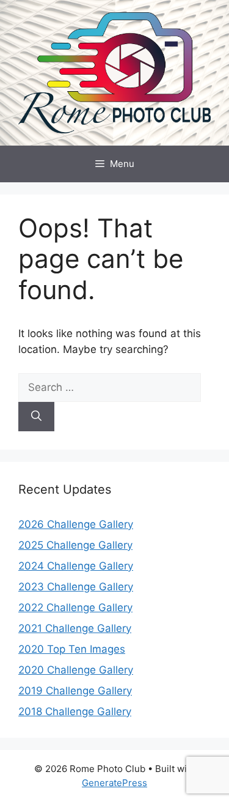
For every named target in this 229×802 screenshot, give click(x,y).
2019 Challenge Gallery (75, 691)
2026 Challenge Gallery (75, 524)
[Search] (36, 416)
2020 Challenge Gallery (75, 670)
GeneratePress (114, 783)
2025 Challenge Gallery (75, 545)
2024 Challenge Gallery (75, 566)
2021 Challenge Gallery (74, 628)
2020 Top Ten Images (71, 649)
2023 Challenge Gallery (75, 587)
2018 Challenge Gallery (74, 711)
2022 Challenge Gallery (75, 607)
